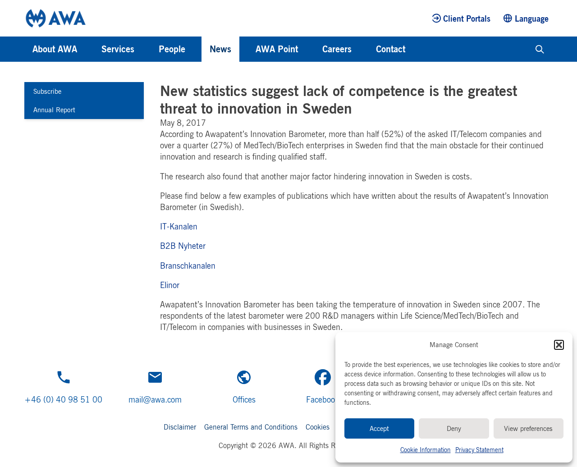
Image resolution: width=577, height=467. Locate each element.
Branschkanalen (187, 265)
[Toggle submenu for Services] (146, 49)
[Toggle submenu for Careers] (364, 49)
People (172, 49)
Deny (454, 428)
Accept (379, 428)
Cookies (318, 426)
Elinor (169, 285)
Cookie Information (425, 449)
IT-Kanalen (178, 226)
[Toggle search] (540, 49)
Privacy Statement (479, 449)
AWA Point (277, 49)
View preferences (528, 428)
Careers (337, 49)
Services (117, 49)
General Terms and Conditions (251, 426)
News (220, 49)
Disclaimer (180, 426)
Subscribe (47, 91)
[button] (558, 344)
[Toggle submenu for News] (243, 49)
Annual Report (54, 109)
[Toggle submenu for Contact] (417, 49)
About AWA (54, 49)
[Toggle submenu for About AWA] (89, 49)
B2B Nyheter (183, 246)
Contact (390, 49)
